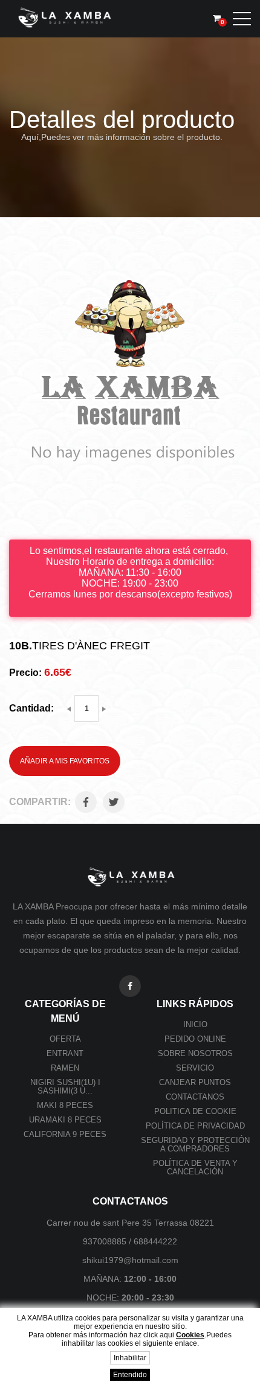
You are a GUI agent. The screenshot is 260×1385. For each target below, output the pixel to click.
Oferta (65, 1038)
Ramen (65, 1067)
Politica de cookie (195, 1111)
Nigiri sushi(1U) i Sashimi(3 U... (65, 1086)
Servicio (195, 1067)
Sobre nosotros (195, 1053)
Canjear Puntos (195, 1082)
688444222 (155, 1241)
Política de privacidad (195, 1125)
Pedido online (195, 1038)
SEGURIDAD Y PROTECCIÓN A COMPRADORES (195, 1144)
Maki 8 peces (65, 1105)
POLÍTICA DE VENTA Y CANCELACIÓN (195, 1167)
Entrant (65, 1053)
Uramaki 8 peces (65, 1119)
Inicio (195, 1024)
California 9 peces (65, 1134)
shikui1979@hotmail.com (130, 1260)
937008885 (104, 1241)
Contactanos (195, 1096)
